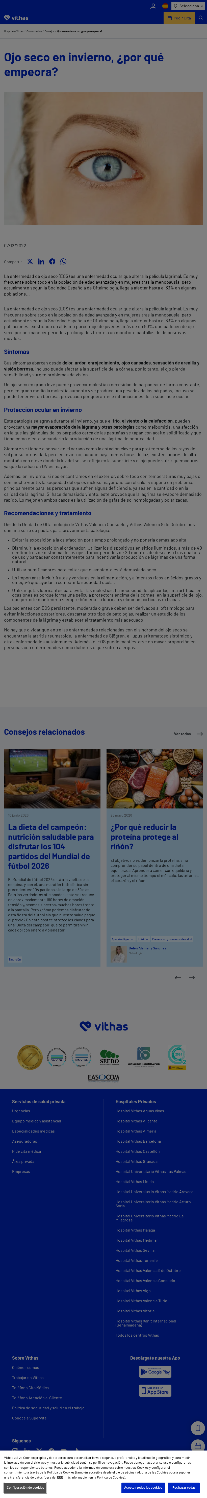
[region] (103, 1474)
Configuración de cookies (25, 1487)
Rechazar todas (183, 1487)
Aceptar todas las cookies (143, 1487)
